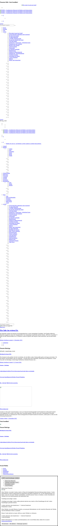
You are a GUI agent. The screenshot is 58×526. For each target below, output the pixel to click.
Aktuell (5, 146)
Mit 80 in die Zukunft (14, 45)
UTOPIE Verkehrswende (15, 38)
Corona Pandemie (13, 57)
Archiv (4, 31)
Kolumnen (5, 180)
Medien (5, 147)
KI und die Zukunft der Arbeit (16, 40)
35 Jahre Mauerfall (13, 37)
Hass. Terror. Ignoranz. (14, 231)
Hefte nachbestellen (10, 197)
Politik (10, 155)
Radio (10, 153)
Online (10, 149)
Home (4, 27)
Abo (4, 30)
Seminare (8, 198)
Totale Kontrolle (13, 46)
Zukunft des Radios (13, 240)
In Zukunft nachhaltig (14, 49)
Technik (5, 178)
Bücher (11, 185)
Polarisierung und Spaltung (15, 44)
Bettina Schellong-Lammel (6, 340)
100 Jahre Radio (13, 41)
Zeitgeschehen (6, 173)
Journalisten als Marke (14, 56)
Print (10, 150)
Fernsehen (11, 151)
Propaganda (12, 48)
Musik (10, 184)
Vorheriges (5, 342)
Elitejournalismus (13, 238)
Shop (4, 194)
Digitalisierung (12, 236)
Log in (1, 23)
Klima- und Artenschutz (14, 60)
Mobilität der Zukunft (14, 230)
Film (10, 182)
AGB (7, 203)
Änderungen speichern (22, 523)
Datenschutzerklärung (8, 474)
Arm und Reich (12, 235)
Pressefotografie (13, 232)
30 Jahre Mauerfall (13, 228)
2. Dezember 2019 (18, 340)
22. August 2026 (17, 362)
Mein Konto (9, 201)
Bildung (11, 58)
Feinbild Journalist (13, 54)
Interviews (5, 174)
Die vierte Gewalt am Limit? (16, 33)
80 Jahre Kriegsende (14, 36)
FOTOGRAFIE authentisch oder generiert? (19, 34)
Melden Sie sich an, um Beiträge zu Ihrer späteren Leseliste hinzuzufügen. (23, 143)
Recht (10, 154)
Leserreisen (8, 200)
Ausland (5, 177)
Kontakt (5, 29)
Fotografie (5, 176)
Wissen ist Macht (13, 234)
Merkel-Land (12, 239)
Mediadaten (6, 471)
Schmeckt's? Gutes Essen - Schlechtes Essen (19, 42)
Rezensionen (6, 181)
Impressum (5, 472)
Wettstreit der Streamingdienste (16, 53)
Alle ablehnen (13, 523)
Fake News (11, 242)
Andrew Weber (3, 418)
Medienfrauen (12, 50)
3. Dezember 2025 (12, 418)
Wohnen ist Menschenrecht (15, 52)
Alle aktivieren (5, 523)
